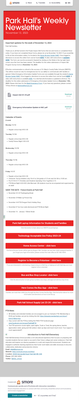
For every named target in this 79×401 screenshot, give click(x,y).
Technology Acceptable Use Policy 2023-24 (39, 236)
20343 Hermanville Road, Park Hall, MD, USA (27, 354)
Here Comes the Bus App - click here (39, 288)
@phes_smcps (17, 359)
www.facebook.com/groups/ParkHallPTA (22, 323)
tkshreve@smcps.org (25, 86)
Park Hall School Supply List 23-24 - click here (39, 302)
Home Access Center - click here (39, 245)
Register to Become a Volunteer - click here (39, 260)
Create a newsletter (20, 395)
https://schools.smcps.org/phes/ (23, 352)
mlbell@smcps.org (16, 349)
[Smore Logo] (15, 3)
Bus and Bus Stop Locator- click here (39, 275)
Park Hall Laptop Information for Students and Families (40, 223)
